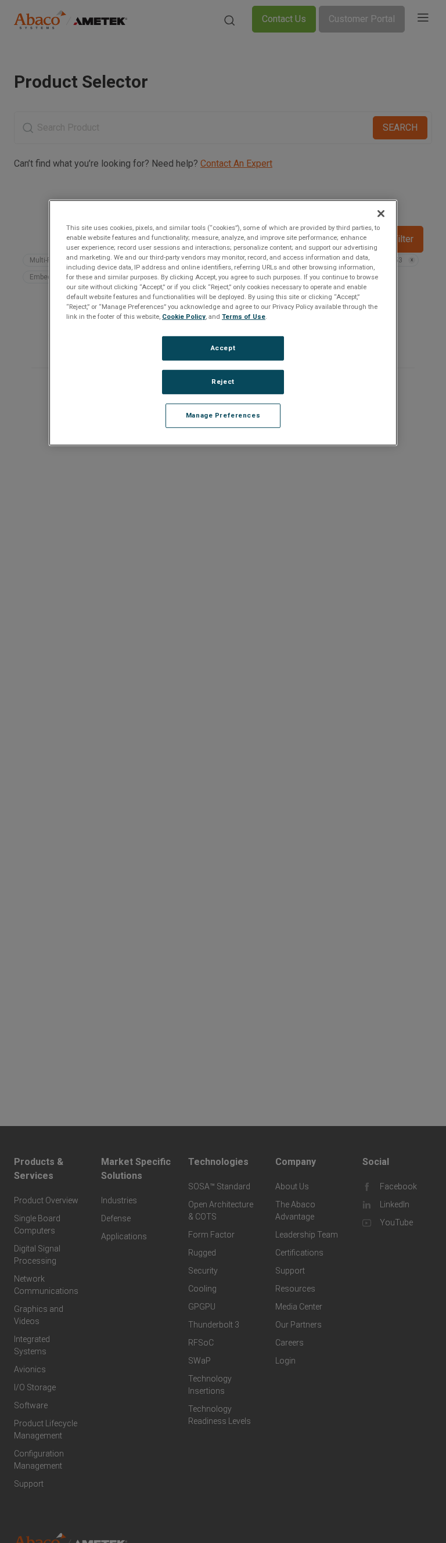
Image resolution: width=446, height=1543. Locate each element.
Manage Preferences (223, 415)
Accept (223, 348)
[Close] (381, 213)
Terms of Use (243, 316)
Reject (222, 381)
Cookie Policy (184, 316)
